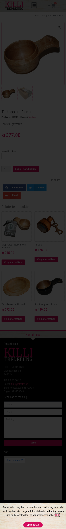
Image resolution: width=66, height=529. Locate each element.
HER (57, 515)
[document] (33, 264)
